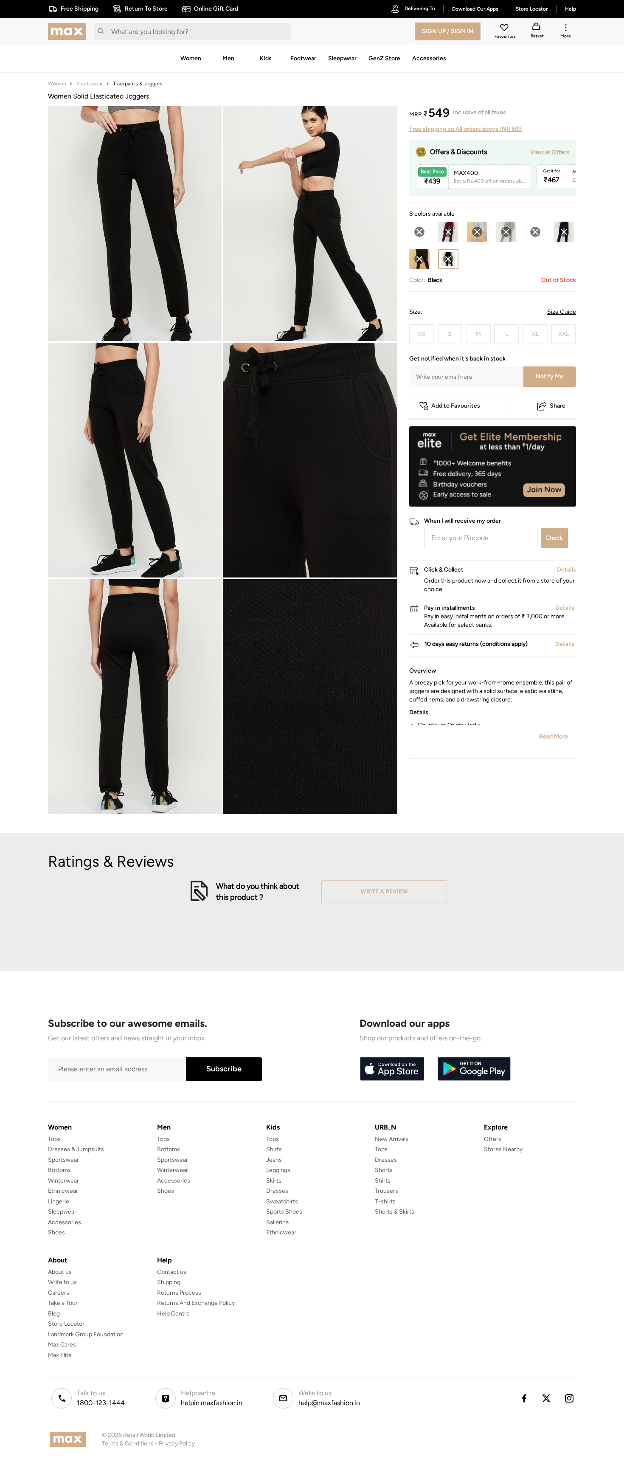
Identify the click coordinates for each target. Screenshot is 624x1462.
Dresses (277, 1190)
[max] (69, 31)
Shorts (384, 1170)
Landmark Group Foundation (86, 1334)
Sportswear (89, 84)
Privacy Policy (177, 1443)
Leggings (278, 1170)
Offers (492, 1139)
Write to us (62, 1282)
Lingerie (58, 1201)
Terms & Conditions (128, 1443)
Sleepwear (62, 1211)
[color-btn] (419, 232)
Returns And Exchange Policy (196, 1303)
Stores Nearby (503, 1149)
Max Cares (62, 1344)
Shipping (168, 1282)
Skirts (273, 1180)
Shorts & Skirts (394, 1211)
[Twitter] (547, 1398)
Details (554, 493)
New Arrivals (391, 1139)
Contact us (171, 1272)
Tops (54, 1139)
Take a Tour (63, 1303)
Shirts (274, 1149)
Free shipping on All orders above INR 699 (465, 128)
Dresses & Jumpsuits (76, 1149)
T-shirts (385, 1201)
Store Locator (66, 1323)
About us (60, 1272)
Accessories (64, 1222)
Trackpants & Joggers (138, 84)
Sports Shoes (284, 1211)
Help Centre (173, 1313)
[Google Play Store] (474, 1069)
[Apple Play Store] (392, 1069)
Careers (58, 1292)
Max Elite (60, 1355)
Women (57, 84)
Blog (54, 1313)
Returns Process (179, 1292)
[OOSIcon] (419, 232)
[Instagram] (569, 1398)
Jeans (274, 1159)
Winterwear (63, 1180)
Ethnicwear (63, 1190)
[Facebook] (524, 1398)
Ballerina (277, 1222)
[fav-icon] (505, 29)
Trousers (386, 1190)
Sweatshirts (282, 1201)
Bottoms (59, 1170)
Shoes (56, 1232)
